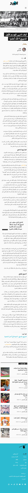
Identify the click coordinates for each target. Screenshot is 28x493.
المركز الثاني (23, 165)
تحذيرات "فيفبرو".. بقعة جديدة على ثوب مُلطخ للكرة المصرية (14, 380)
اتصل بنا (23, 479)
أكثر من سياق (6, 61)
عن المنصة (23, 473)
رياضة (25, 44)
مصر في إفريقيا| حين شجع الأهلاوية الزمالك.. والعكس (15, 406)
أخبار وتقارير (15, 454)
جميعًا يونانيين (8, 344)
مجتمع (25, 459)
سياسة (25, 457)
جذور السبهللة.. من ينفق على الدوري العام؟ (18, 429)
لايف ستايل (15, 465)
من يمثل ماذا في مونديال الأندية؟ (20, 394)
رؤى (26, 462)
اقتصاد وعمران (14, 457)
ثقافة (17, 459)
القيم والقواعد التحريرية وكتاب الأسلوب (17, 476)
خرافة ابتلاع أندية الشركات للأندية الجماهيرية (18, 368)
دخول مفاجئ (24, 468)
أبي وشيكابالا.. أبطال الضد (22, 418)
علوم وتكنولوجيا (23, 465)
